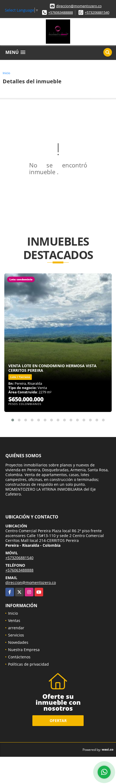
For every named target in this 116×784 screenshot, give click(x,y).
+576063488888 (60, 12)
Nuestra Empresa (24, 649)
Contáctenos (19, 656)
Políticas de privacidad (28, 664)
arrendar (16, 627)
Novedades (18, 642)
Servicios (16, 635)
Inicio (6, 73)
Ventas (14, 620)
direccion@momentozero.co (79, 6)
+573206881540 (97, 12)
